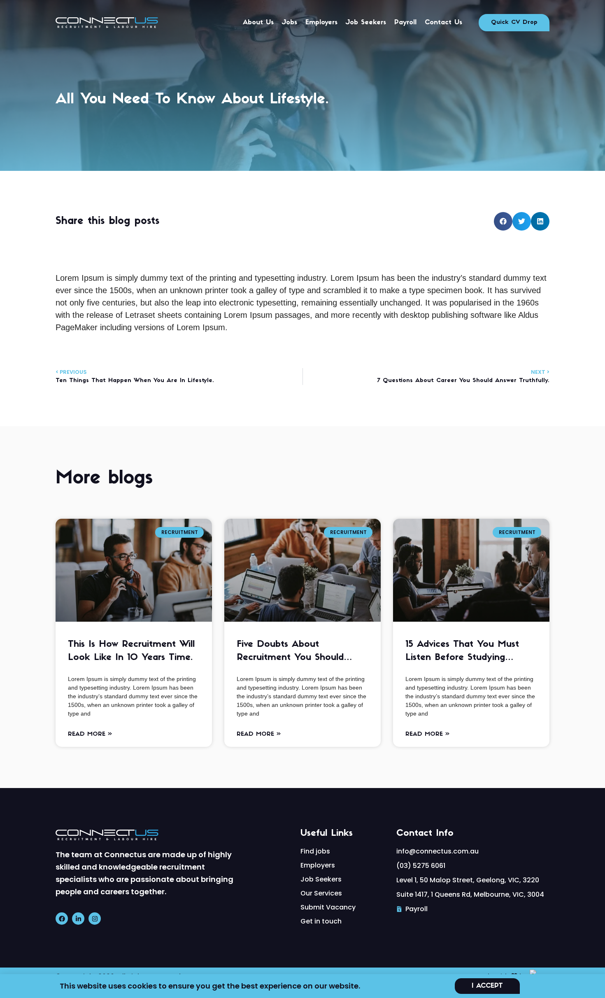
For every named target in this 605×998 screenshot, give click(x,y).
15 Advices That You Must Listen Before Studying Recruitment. (462, 652)
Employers (321, 22)
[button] (503, 221)
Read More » (90, 734)
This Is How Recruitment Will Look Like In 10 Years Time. (131, 651)
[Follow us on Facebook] (62, 918)
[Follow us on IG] (94, 918)
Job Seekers (366, 22)
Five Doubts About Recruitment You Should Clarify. (290, 652)
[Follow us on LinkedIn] (78, 918)
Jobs (289, 22)
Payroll (405, 22)
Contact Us (443, 22)
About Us (258, 22)
